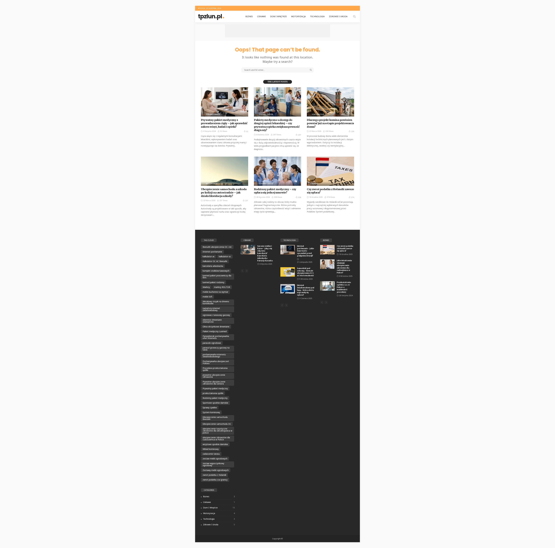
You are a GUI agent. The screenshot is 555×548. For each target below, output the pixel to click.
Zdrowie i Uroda (338, 16)
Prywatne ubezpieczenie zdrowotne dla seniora (214, 382)
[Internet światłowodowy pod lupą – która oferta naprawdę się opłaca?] (287, 289)
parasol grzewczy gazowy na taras (216, 348)
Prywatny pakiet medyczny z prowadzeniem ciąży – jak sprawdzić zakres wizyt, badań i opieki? (224, 123)
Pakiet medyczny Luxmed (215, 331)
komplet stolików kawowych (216, 270)
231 (246, 200)
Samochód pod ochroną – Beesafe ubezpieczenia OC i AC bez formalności (305, 272)
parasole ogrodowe (212, 343)
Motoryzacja (298, 16)
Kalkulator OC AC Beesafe (215, 261)
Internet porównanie (212, 251)
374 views (331, 197)
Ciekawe (261, 16)
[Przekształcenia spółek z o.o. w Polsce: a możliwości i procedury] (327, 286)
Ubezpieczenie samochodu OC (217, 423)
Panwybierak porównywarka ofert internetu (216, 337)
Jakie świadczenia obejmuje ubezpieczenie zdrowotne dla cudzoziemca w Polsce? (344, 266)
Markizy (206, 287)
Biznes (249, 16)
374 (352, 197)
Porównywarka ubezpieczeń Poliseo (216, 362)
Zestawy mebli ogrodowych (216, 470)
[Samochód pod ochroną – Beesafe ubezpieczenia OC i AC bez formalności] (287, 272)
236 (352, 131)
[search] (354, 16)
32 (247, 131)
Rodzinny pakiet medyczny (215, 398)
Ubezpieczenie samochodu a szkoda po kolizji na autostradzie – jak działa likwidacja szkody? (223, 193)
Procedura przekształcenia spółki (215, 369)
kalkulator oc (225, 256)
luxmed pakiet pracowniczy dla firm (217, 276)
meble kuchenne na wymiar (215, 291)
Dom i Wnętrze (278, 16)
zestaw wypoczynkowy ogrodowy (213, 464)
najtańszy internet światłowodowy (211, 309)
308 (299, 197)
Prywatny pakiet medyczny (215, 388)
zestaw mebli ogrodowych (215, 458)
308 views (278, 197)
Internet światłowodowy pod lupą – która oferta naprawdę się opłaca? (305, 290)
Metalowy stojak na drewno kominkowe (216, 302)
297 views (277, 134)
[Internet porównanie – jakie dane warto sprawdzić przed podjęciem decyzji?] (287, 249)
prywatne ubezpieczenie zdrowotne (214, 375)
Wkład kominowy (211, 449)
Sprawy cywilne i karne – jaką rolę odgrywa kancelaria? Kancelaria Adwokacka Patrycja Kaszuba (265, 253)
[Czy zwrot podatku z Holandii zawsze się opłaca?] (330, 171)
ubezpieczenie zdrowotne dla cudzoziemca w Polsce (216, 438)
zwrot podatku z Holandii (214, 475)
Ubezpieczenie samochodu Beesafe (215, 418)
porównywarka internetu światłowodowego (214, 355)
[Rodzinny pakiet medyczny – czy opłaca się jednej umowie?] (277, 171)
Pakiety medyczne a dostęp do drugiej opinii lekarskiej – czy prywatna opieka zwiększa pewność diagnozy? (276, 125)
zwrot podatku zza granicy (215, 479)
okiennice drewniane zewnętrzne (212, 320)
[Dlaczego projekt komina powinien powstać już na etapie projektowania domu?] (330, 102)
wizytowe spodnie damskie (215, 444)
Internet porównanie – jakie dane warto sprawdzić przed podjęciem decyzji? (305, 251)
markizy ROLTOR (222, 287)
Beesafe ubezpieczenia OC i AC (217, 247)
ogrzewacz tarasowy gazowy (216, 315)
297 (299, 135)
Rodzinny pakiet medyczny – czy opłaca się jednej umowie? (275, 191)
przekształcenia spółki (213, 393)
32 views (223, 131)
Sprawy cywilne (210, 407)
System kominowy (211, 412)
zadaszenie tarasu (211, 453)
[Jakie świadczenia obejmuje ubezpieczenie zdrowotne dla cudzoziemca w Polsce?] (327, 264)
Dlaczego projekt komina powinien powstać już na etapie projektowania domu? (330, 123)
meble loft (207, 296)
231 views (223, 200)
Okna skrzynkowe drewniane (216, 326)
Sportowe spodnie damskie (215, 402)
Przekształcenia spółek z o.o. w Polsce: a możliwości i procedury (344, 287)
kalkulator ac (209, 256)
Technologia (317, 16)
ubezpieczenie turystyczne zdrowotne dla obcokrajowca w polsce (217, 430)
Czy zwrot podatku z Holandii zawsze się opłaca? (345, 248)
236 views (329, 131)
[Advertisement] (277, 30)
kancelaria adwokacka (213, 266)
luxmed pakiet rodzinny (213, 282)
